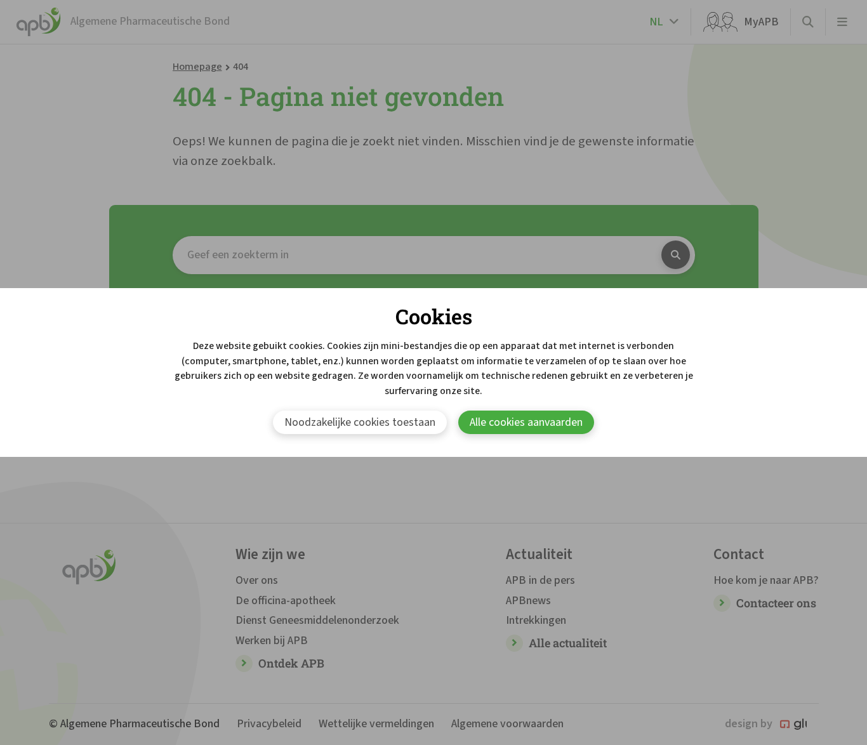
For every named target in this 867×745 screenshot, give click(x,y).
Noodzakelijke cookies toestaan (359, 422)
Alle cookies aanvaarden (526, 422)
